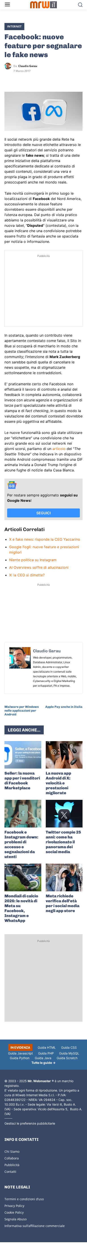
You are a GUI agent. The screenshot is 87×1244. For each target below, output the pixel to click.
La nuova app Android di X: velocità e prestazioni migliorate (58, 783)
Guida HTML (47, 1047)
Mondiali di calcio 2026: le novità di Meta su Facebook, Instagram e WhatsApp (21, 908)
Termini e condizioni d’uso (24, 1199)
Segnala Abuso (15, 1219)
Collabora (11, 1158)
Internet (14, 26)
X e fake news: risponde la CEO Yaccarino (44, 539)
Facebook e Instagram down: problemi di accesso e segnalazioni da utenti (21, 844)
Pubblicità (11, 1165)
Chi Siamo (11, 1151)
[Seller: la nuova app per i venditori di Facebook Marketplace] (22, 755)
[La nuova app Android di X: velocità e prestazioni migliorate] (64, 755)
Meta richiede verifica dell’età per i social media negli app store (62, 903)
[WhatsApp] (29, 79)
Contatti (10, 1171)
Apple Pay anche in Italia (64, 707)
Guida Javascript (20, 1053)
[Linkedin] (19, 79)
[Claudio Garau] (8, 66)
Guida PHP (46, 1053)
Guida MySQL (69, 1053)
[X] (8, 79)
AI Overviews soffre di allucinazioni (38, 567)
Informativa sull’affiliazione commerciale (34, 1226)
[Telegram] (39, 79)
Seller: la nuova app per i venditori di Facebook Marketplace (22, 780)
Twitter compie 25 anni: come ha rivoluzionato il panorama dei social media (63, 842)
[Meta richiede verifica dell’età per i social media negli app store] (64, 877)
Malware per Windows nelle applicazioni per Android (21, 710)
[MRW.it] (43, 4)
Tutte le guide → (43, 1063)
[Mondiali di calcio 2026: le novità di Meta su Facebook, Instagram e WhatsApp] (22, 877)
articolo (59, 448)
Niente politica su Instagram (32, 560)
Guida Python (19, 1058)
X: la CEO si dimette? (27, 575)
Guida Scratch (67, 1058)
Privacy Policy (14, 1206)
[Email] (50, 79)
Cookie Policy (14, 1212)
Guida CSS (69, 1047)
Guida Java (43, 1058)
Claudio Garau (27, 66)
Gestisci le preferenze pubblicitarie (29, 1123)
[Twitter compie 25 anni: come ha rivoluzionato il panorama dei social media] (64, 813)
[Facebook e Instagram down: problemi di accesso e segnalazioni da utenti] (22, 813)
